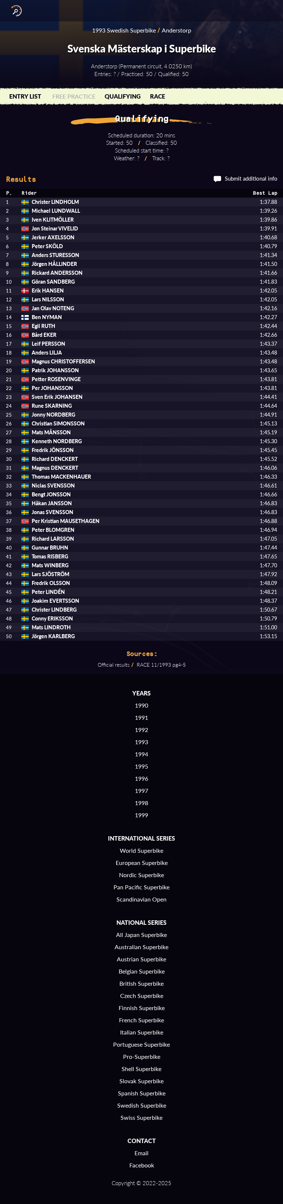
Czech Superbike (141, 995)
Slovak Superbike (141, 1081)
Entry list (25, 96)
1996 (141, 778)
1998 (141, 802)
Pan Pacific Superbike (141, 887)
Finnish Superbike (142, 1007)
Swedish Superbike (141, 1105)
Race (157, 96)
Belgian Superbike (142, 971)
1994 (141, 754)
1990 (141, 705)
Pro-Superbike (141, 1056)
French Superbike (141, 1020)
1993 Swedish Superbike (124, 30)
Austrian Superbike (141, 959)
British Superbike (141, 983)
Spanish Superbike (141, 1093)
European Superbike (142, 862)
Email (141, 1153)
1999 (141, 815)
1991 (141, 717)
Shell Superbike (141, 1068)
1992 (141, 729)
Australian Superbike (141, 947)
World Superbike (141, 850)
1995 (141, 766)
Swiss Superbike (141, 1117)
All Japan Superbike (141, 934)
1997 (141, 790)
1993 (141, 742)
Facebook (141, 1165)
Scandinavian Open (141, 899)
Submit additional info (251, 178)
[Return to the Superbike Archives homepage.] (14, 10)
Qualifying (123, 96)
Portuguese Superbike (141, 1044)
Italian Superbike (141, 1032)
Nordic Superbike (141, 874)
